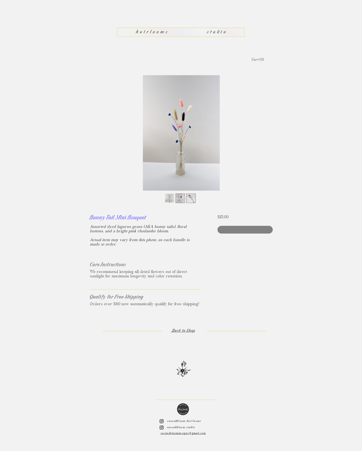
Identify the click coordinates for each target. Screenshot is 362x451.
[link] (257, 59)
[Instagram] (161, 421)
